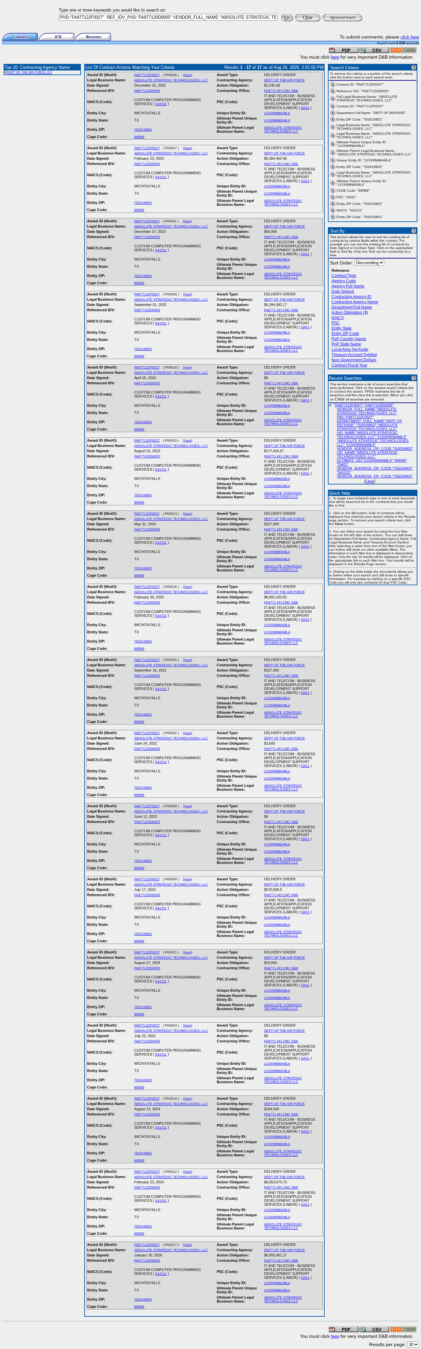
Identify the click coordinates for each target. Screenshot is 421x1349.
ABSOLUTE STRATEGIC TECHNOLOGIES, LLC (171, 80)
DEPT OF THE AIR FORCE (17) (29, 72)
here (335, 57)
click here (410, 37)
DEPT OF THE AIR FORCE (284, 80)
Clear (369, 481)
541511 (161, 104)
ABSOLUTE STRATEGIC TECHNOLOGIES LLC (283, 129)
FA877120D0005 (147, 91)
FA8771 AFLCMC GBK (281, 91)
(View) (187, 75)
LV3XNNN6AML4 (277, 113)
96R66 (139, 137)
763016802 (143, 129)
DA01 (305, 108)
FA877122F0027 (147, 75)
